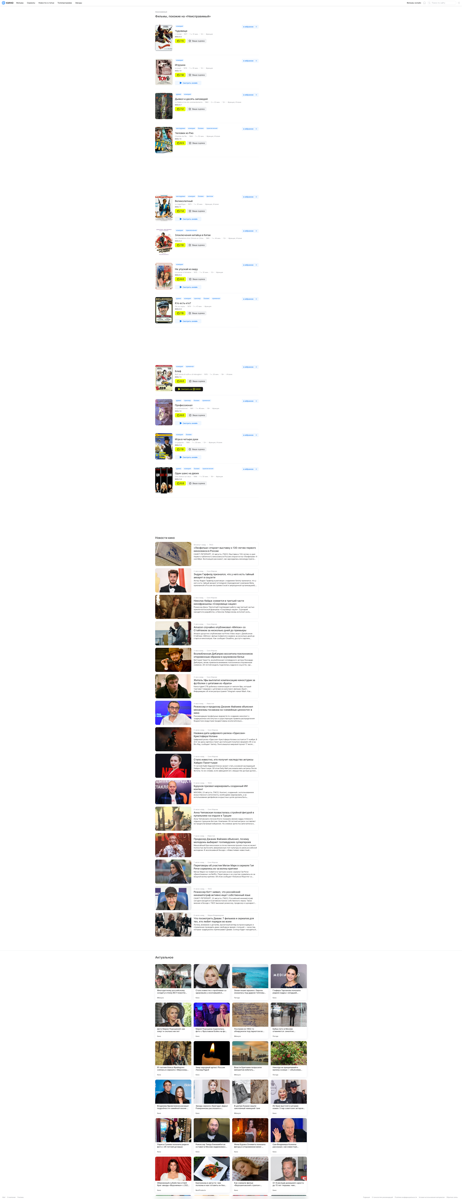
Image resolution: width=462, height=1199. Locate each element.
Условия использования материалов (432, 1197)
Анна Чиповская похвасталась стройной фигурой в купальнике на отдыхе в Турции (224, 814)
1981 (191, 408)
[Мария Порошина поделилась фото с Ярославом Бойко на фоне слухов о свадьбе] (212, 1021)
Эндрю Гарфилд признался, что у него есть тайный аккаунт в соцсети (224, 576)
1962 (207, 102)
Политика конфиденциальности (406, 1197)
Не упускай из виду (186, 269)
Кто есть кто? (183, 303)
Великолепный (184, 201)
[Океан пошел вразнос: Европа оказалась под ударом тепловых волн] (250, 982)
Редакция (366, 1197)
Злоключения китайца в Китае (193, 235)
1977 (185, 34)
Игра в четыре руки (186, 439)
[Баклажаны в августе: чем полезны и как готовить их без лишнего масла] (212, 1175)
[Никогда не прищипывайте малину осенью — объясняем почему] (289, 1059)
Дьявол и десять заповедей (191, 99)
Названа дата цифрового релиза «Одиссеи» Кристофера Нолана (219, 735)
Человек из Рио (184, 133)
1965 (207, 238)
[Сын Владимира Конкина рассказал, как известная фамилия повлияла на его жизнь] (289, 1136)
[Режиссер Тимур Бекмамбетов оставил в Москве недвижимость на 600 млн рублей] (212, 1136)
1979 (189, 306)
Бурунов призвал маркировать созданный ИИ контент (221, 788)
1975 (195, 272)
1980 (188, 442)
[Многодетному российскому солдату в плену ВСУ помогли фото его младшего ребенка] (173, 982)
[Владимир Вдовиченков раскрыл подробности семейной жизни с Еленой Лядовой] (173, 1098)
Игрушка (180, 65)
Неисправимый (161, 12)
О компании (11, 1197)
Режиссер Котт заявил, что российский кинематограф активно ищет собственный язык (222, 893)
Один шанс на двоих (187, 473)
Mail (3, 1197)
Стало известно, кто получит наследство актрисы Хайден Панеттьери (223, 761)
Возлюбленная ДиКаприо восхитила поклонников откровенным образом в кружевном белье (223, 655)
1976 (185, 68)
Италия (238, 102)
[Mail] (3, 3)
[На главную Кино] (9, 3)
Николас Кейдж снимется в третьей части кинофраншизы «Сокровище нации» (219, 602)
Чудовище (181, 30)
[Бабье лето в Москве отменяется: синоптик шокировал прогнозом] (289, 1021)
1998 (195, 476)
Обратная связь (452, 1197)
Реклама (20, 1197)
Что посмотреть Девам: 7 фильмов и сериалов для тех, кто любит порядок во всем (224, 920)
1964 (191, 136)
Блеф (178, 371)
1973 (189, 204)
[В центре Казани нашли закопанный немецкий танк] (250, 1098)
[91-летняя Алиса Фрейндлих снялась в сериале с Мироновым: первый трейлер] (173, 1059)
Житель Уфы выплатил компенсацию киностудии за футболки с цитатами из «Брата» (224, 682)
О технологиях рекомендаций (382, 1197)
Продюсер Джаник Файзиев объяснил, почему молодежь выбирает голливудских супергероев (222, 841)
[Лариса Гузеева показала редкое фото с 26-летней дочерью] (173, 1136)
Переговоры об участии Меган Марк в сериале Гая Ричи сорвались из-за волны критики (224, 867)
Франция (209, 34)
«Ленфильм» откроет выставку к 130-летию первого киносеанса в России (225, 549)
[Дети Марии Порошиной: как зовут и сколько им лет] (173, 1021)
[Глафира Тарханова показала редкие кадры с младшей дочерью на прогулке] (289, 982)
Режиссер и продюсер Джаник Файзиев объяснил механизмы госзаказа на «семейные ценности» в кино (223, 709)
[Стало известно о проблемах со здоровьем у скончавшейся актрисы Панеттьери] (212, 982)
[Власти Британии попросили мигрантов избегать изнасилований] (250, 1059)
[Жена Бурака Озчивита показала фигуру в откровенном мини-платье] (250, 1136)
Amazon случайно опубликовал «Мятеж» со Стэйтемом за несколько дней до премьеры (220, 629)
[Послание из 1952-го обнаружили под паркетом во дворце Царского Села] (250, 1021)
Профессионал (183, 405)
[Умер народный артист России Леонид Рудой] (212, 1059)
